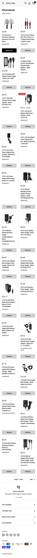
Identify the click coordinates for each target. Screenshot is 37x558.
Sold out (27, 50)
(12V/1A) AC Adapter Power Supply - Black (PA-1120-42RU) (27, 233)
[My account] (29, 3)
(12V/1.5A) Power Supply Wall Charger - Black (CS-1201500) (8, 178)
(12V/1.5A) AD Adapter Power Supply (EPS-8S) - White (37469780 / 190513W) (28, 140)
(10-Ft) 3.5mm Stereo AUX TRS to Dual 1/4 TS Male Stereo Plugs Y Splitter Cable (27, 38)
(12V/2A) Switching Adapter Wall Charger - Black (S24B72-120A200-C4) (9, 407)
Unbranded (5, 44)
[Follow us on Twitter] (7, 535)
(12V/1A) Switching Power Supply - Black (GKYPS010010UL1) (27, 289)
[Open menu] (3, 3)
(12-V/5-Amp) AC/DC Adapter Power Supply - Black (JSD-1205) (9, 76)
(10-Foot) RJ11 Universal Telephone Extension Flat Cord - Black (8, 38)
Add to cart (9, 50)
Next (31, 479)
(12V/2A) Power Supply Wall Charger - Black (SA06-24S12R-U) (28, 382)
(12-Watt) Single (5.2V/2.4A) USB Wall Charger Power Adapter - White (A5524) (27, 65)
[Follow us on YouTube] (14, 535)
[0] (33, 3)
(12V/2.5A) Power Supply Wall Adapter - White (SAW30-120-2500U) (8, 329)
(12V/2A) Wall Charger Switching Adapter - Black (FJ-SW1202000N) (9, 446)
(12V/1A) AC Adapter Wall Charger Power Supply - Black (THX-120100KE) (8, 264)
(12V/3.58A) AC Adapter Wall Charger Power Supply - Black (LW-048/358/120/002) (28, 459)
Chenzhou (5, 309)
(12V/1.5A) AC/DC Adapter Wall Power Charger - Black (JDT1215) (27, 114)
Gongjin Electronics (8, 413)
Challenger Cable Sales (26, 349)
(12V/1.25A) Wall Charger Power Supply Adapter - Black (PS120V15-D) (9, 101)
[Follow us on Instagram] (10, 535)
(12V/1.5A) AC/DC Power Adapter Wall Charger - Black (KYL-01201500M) (8, 153)
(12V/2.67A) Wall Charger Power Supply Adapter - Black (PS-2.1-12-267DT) (27, 342)
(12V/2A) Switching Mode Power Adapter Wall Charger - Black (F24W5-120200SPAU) (28, 420)
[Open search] (25, 3)
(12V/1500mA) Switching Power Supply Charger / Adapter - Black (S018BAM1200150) (27, 193)
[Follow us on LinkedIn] (18, 535)
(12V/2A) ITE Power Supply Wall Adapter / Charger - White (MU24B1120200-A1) (8, 370)
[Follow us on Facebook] (3, 535)
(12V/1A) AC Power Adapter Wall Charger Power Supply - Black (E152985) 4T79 (27, 264)
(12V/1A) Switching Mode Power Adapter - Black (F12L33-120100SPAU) (9, 303)
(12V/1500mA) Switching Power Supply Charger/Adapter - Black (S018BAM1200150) (8, 236)
